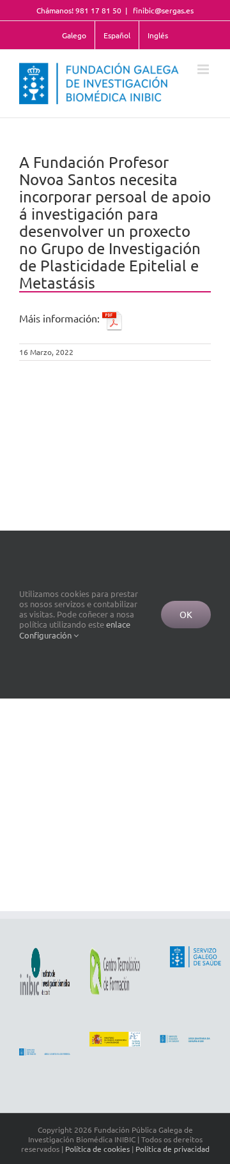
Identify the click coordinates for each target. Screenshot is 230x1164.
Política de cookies (97, 1149)
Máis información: (60, 318)
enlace (118, 624)
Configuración (46, 635)
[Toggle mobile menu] (204, 69)
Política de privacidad (172, 1149)
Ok (186, 614)
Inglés (158, 35)
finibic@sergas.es (162, 10)
